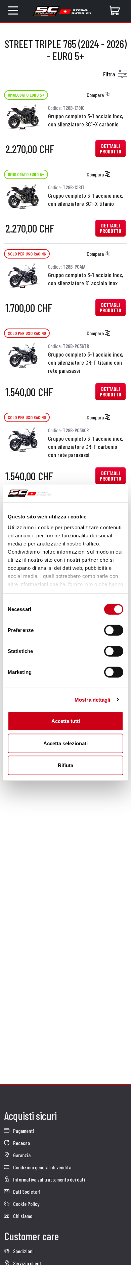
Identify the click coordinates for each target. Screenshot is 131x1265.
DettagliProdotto (110, 148)
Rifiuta (65, 765)
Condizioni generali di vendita (41, 1167)
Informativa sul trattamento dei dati (48, 1179)
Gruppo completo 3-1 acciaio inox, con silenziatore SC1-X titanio (85, 199)
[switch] (113, 630)
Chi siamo (22, 1216)
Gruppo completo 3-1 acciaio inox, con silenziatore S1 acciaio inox (85, 279)
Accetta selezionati (65, 743)
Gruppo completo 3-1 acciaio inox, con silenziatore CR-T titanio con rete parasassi (85, 362)
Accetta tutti (65, 721)
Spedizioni (23, 1251)
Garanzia (21, 1155)
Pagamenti (23, 1130)
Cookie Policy (25, 1203)
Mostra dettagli (93, 699)
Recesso (21, 1143)
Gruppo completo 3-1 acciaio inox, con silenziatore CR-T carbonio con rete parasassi (85, 446)
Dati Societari (26, 1191)
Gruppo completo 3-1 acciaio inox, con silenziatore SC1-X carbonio (85, 120)
